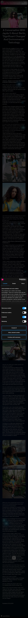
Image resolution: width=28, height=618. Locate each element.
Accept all (14, 327)
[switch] (24, 312)
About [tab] (23, 283)
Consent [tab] (5, 283)
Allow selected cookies (14, 332)
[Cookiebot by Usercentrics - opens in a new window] (20, 279)
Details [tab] (14, 283)
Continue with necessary (14, 337)
